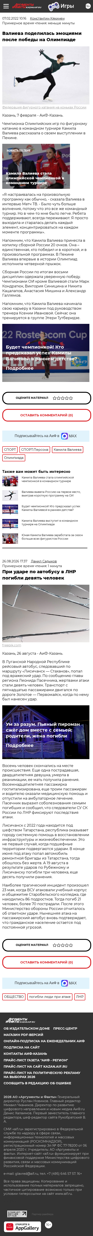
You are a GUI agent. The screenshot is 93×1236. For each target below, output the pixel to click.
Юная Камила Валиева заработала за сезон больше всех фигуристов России (52, 536)
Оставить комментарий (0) (46, 415)
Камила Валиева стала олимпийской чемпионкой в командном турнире (48, 479)
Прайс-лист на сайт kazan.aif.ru (35, 1067)
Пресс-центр (65, 1028)
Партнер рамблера (42, 1214)
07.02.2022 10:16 (14, 18)
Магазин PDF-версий (23, 1035)
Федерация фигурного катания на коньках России (44, 107)
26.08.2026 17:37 (14, 561)
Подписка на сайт (22, 1047)
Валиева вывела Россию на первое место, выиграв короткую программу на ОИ (51, 493)
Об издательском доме (27, 1028)
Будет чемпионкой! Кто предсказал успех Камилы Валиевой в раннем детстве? (41, 352)
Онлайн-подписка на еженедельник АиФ (44, 1041)
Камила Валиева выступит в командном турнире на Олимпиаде (50, 522)
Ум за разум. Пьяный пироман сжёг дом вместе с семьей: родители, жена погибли (43, 730)
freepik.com (11, 645)
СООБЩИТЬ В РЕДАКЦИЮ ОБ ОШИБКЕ (37, 1083)
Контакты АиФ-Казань (25, 1054)
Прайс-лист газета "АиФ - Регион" (36, 1060)
